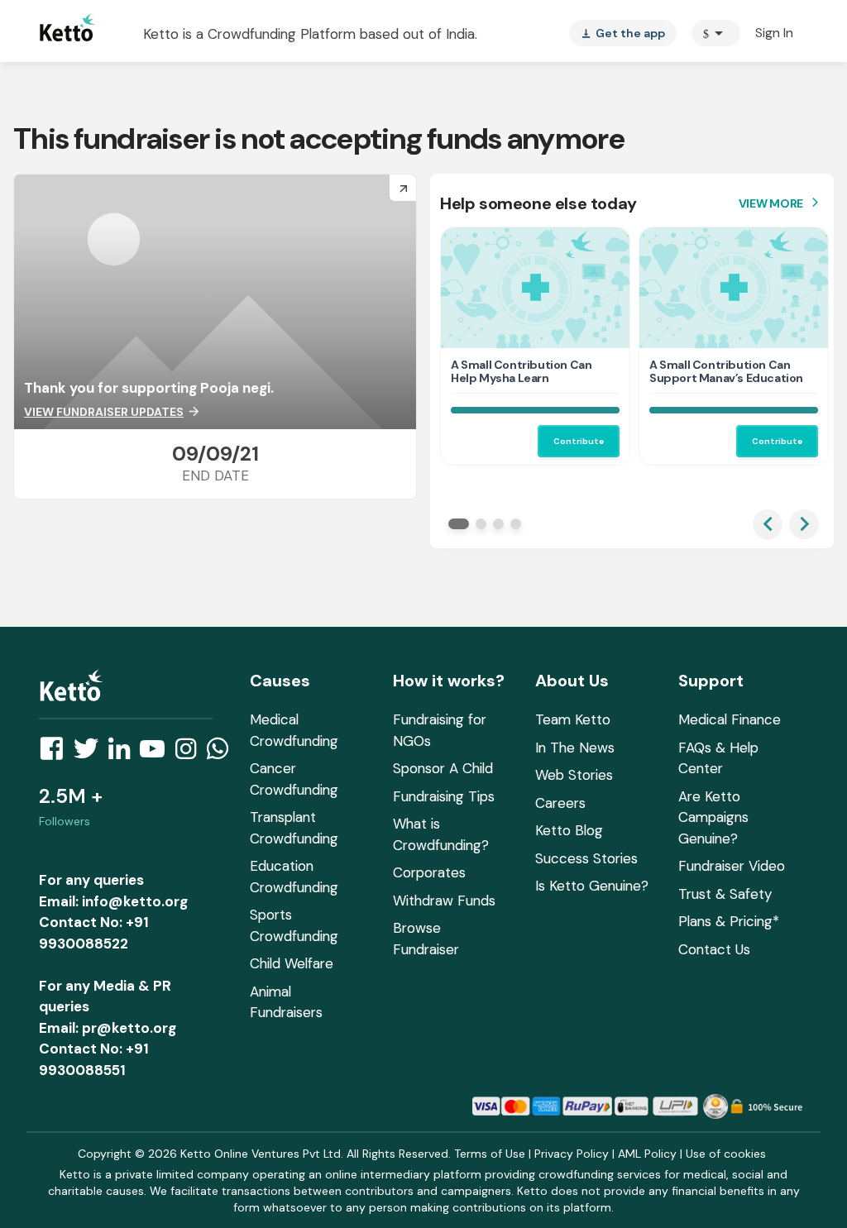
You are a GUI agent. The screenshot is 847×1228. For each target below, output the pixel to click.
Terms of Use (490, 1153)
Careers (560, 803)
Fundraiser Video (731, 866)
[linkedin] (124, 753)
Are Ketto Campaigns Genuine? (713, 817)
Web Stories (574, 775)
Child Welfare (291, 963)
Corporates (429, 872)
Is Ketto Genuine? (591, 886)
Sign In (774, 32)
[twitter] (91, 753)
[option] (715, 33)
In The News (575, 747)
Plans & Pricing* (728, 921)
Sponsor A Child (443, 768)
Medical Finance (729, 719)
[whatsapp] (222, 753)
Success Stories (586, 858)
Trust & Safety (725, 894)
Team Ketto (572, 719)
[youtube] (157, 753)
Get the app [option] (623, 33)
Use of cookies (725, 1153)
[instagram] (191, 753)
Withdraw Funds (444, 900)
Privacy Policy (571, 1153)
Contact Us (714, 949)
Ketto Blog (569, 830)
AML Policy (647, 1153)
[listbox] (623, 33)
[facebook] (56, 753)
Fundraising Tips (444, 796)
